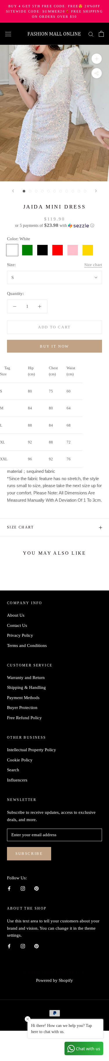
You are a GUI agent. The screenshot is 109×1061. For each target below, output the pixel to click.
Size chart (93, 264)
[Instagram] (23, 888)
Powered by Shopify (54, 980)
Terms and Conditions (27, 645)
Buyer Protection (22, 707)
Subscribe (29, 853)
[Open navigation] (8, 33)
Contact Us (17, 625)
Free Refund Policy (24, 717)
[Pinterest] (36, 888)
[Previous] (13, 191)
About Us (15, 615)
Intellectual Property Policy (31, 749)
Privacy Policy (20, 635)
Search (13, 770)
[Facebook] (9, 888)
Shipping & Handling (26, 687)
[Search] (91, 33)
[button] (54, 225)
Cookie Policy (20, 760)
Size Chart (20, 527)
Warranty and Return (26, 677)
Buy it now (54, 346)
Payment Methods (23, 697)
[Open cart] (101, 34)
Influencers (17, 780)
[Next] (96, 191)
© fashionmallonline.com (54, 972)
